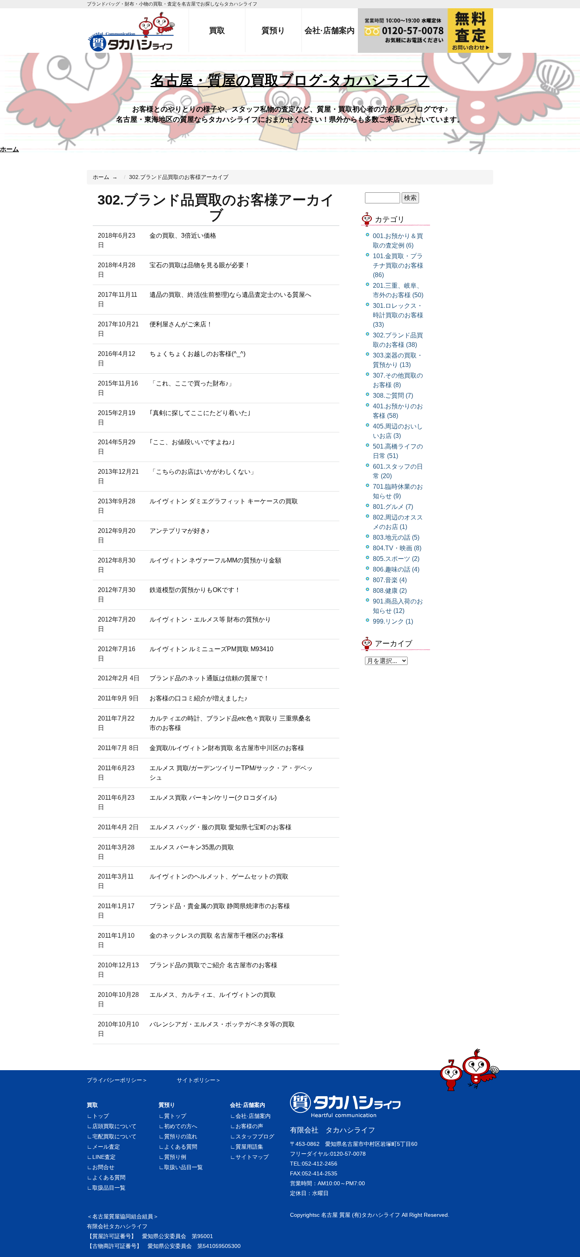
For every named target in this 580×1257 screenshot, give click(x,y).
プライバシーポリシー (114, 1080)
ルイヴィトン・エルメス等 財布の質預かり (210, 619)
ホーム (9, 149)
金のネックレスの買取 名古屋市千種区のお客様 (217, 935)
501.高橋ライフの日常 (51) (398, 451)
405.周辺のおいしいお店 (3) (398, 431)
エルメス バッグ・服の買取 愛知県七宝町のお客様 (221, 827)
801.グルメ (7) (393, 506)
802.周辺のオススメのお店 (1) (398, 522)
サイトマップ (252, 1157)
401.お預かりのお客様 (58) (398, 411)
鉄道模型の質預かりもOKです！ (195, 590)
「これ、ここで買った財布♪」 (192, 383)
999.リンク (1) (393, 621)
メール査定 (106, 1146)
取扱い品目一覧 (183, 1167)
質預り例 (175, 1157)
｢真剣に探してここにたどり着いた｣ (200, 413)
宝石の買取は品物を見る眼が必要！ (200, 265)
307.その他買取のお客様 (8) (398, 380)
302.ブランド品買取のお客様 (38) (398, 340)
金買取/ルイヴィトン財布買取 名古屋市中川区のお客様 (227, 748)
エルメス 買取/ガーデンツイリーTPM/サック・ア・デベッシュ (231, 773)
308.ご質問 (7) (393, 395)
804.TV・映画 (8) (397, 548)
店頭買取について (114, 1126)
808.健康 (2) (390, 590)
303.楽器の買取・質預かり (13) (398, 360)
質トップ (175, 1116)
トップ (100, 1116)
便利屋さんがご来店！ (181, 324)
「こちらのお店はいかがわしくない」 (203, 471)
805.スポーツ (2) (396, 558)
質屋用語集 (249, 1146)
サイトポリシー (196, 1080)
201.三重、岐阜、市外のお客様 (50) (398, 290)
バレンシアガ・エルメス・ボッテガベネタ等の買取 (222, 1024)
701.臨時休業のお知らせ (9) (398, 491)
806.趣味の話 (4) (396, 569)
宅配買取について (114, 1136)
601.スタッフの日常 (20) (398, 471)
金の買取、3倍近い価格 (183, 235)
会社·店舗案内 (247, 1105)
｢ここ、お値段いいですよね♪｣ (192, 442)
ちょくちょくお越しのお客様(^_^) (197, 353)
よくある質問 (108, 1177)
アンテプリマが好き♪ (180, 530)
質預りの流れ (180, 1136)
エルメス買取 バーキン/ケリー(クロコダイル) (213, 797)
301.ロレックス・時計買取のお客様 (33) (398, 315)
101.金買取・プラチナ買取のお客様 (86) (398, 265)
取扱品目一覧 (108, 1187)
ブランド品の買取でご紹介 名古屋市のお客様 (213, 965)
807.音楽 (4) (390, 580)
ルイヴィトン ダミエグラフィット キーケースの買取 (224, 501)
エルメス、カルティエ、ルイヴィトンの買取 (213, 994)
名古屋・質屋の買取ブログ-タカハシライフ (290, 80)
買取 (92, 1105)
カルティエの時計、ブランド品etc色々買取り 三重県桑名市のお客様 (230, 723)
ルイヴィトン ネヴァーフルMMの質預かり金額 (215, 560)
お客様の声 (249, 1126)
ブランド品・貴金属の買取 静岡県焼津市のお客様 (220, 906)
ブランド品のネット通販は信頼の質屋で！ (209, 678)
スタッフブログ (255, 1136)
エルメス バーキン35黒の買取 (192, 847)
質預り (167, 1105)
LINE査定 (104, 1157)
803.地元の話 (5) (396, 537)
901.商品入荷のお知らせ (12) (398, 606)
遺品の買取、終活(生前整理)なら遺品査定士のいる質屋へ (230, 294)
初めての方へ (180, 1126)
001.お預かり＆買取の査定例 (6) (398, 241)
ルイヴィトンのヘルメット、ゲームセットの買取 (219, 876)
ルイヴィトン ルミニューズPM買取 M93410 (211, 649)
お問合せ (103, 1167)
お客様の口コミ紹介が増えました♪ (198, 698)
